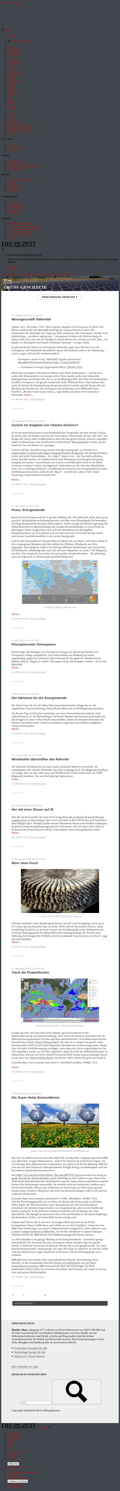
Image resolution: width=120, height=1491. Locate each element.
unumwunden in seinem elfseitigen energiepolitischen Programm (47, 453)
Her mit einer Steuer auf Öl (32, 809)
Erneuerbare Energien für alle (30, 1348)
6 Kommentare (37, 1071)
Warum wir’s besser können (29, 1356)
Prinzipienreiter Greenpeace (34, 644)
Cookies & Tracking (18, 1481)
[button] (5, 30)
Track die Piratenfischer (30, 972)
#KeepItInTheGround (30, 362)
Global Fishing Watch (46, 1042)
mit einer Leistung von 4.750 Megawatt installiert (80, 769)
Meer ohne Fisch (25, 863)
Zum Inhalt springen (11, 2)
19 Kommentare (38, 484)
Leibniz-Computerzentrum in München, (33, 1231)
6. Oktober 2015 (73, 367)
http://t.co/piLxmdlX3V (67, 362)
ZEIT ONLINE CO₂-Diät (25, 1366)
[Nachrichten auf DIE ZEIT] (18, 246)
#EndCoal (48, 362)
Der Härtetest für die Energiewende (39, 698)
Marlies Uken (22, 399)
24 (45, 1295)
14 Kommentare (38, 946)
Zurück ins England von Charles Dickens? (45, 425)
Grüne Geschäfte (25, 287)
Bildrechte (13, 1464)
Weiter (29, 394)
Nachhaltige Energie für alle (29, 1352)
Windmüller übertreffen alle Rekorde (40, 759)
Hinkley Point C (20, 661)
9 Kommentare (37, 399)
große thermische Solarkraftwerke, (31, 1178)
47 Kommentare (38, 618)
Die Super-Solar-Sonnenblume (36, 1097)
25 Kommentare (38, 733)
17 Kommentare (38, 672)
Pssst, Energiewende (28, 510)
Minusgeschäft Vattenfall (31, 319)
